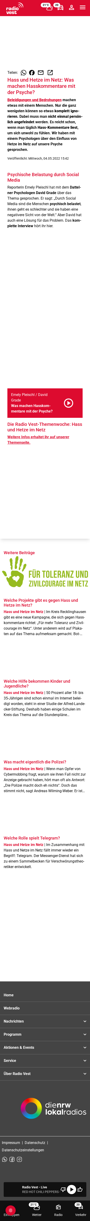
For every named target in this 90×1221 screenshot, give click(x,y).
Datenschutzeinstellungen (23, 1150)
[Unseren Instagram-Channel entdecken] (19, 1159)
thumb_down (63, 1189)
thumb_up (80, 1189)
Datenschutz (35, 1143)
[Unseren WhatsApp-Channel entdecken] (4, 1159)
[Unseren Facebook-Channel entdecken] (12, 1159)
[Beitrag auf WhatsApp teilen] (23, 72)
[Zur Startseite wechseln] (15, 8)
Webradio (12, 1008)
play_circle (71, 1189)
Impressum (11, 1143)
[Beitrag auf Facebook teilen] (32, 72)
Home (9, 995)
